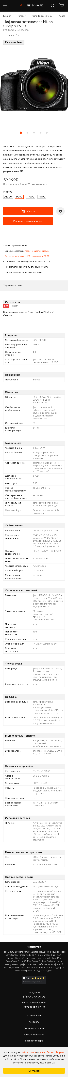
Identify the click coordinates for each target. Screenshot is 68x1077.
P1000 (30, 196)
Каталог (21, 16)
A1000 (8, 196)
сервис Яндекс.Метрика (51, 1052)
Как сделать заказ (34, 1034)
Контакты (34, 1021)
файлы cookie (28, 1052)
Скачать (7, 315)
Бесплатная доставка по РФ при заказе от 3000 (27, 256)
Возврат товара (34, 1040)
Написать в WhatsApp (34, 1002)
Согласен (34, 1070)
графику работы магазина (37, 251)
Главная (7, 16)
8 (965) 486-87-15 (34, 1006)
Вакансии (34, 1046)
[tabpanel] (34, 84)
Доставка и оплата (34, 1028)
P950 (19, 196)
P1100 (41, 196)
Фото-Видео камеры (42, 16)
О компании (34, 1015)
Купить (31, 211)
